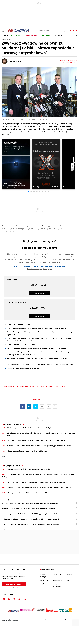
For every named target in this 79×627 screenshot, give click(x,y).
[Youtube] (24, 599)
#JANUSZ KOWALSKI (9, 386)
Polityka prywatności (57, 585)
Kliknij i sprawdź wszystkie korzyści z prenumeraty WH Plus (39, 266)
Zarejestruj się (57, 580)
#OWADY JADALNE (15, 384)
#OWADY (5, 384)
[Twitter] (35, 406)
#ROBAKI (32, 386)
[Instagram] (14, 599)
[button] (28, 191)
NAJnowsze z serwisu (13, 424)
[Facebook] (22, 406)
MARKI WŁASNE (59, 36)
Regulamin (43, 584)
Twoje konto (44, 580)
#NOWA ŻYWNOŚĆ (60, 386)
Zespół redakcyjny (43, 576)
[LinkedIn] (4, 599)
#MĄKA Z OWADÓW (52, 384)
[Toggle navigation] (3, 31)
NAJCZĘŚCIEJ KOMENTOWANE (14, 500)
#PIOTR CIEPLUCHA (22, 386)
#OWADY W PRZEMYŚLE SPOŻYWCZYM (33, 384)
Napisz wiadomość (71, 62)
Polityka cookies (72, 584)
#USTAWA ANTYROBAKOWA (45, 386)
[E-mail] (49, 406)
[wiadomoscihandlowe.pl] (19, 30)
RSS (68, 580)
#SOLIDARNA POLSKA (65, 384)
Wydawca (70, 574)
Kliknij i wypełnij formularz (13, 584)
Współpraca (57, 574)
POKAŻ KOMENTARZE (39, 399)
